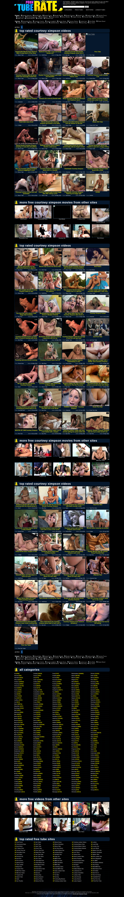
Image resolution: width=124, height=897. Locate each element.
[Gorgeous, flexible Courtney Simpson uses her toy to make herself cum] (97, 429)
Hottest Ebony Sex (59, 850)
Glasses (54, 702)
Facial (35, 763)
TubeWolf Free (96, 877)
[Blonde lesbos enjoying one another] (97, 527)
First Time (35, 781)
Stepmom (93, 700)
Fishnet (35, 783)
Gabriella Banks (54, 22)
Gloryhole (55, 704)
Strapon (93, 704)
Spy (92, 696)
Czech (35, 716)
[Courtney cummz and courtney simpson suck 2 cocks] (73, 527)
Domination (36, 741)
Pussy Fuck (20, 17)
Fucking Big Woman (60, 879)
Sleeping (93, 681)
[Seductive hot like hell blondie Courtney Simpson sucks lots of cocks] (73, 50)
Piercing (73, 736)
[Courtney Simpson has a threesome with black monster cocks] (73, 503)
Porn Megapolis (97, 858)
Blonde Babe (37, 15)
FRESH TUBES (79, 10)
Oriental (73, 718)
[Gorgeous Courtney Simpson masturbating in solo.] (73, 359)
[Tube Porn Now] (97, 503)
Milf (72, 681)
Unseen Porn (81, 457)
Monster (73, 690)
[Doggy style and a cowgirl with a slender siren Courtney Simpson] (97, 359)
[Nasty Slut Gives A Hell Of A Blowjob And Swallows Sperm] (73, 97)
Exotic (35, 757)
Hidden (54, 722)
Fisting (35, 785)
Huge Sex (57, 856)
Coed (34, 688)
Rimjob (73, 775)
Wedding (93, 773)
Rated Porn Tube (23, 831)
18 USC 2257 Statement (78, 893)
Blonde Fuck (80, 15)
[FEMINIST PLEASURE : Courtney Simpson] (73, 405)
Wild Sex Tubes (23, 476)
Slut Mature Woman (98, 862)
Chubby (35, 673)
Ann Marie (92, 21)
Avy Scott (92, 22)
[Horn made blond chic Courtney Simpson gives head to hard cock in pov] (50, 620)
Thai (92, 730)
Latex (53, 769)
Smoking (93, 683)
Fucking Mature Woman (80, 848)
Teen (92, 728)
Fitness (35, 787)
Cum (34, 708)
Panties (73, 724)
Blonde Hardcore (27, 15)
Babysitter (16, 706)
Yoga (92, 787)
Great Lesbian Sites (79, 856)
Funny (54, 685)
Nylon (73, 704)
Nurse (73, 702)
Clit (34, 677)
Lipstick (54, 783)
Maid (53, 787)
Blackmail (16, 743)
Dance (35, 720)
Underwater (94, 753)
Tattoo (92, 722)
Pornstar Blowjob (99, 17)
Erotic (34, 751)
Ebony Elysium (39, 877)
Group (54, 710)
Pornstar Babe (88, 17)
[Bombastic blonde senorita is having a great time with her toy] (50, 335)
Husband (54, 734)
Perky (72, 732)
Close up (35, 679)
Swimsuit (93, 716)
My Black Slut (58, 854)
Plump (73, 741)
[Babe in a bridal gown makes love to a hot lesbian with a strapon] (50, 429)
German (54, 694)
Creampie (36, 704)
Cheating (16, 789)
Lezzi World (96, 848)
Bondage (16, 753)
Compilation (36, 694)
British (16, 763)
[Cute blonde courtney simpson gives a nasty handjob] (26, 527)
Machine (54, 785)
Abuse (85, 893)
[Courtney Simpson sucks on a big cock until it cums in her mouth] (50, 527)
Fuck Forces (23, 219)
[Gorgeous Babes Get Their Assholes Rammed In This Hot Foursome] (73, 382)
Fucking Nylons (78, 850)
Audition (16, 700)
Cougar (35, 698)
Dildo (34, 730)
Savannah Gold (43, 22)
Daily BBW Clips (59, 868)
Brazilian (16, 759)
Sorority (93, 688)
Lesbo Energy (77, 877)
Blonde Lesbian (54, 17)
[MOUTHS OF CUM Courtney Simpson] (26, 429)
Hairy (53, 714)
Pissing (73, 739)
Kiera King (84, 22)
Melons (73, 677)
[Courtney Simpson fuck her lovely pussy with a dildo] (97, 167)
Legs (53, 775)
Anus (15, 692)
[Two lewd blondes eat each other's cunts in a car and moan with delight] (97, 382)
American (16, 685)
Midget (73, 679)
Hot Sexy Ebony (59, 848)
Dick (34, 728)
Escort (35, 753)
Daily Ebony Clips (40, 868)
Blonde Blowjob (58, 15)
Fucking (54, 683)
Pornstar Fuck (49, 18)
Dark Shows (38, 870)
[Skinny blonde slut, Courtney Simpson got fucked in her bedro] (50, 120)
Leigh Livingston (22, 22)
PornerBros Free (23, 238)
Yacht (92, 785)
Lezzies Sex (96, 846)
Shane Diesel (101, 21)
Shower (93, 673)
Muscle (73, 694)
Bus (15, 771)
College (35, 690)
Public (73, 759)
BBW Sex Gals (58, 860)
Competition (36, 692)
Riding (73, 773)
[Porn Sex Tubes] (26, 644)
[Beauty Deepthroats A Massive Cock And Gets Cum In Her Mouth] (50, 405)
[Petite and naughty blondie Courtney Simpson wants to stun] (26, 288)
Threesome (94, 732)
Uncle (92, 751)
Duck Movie (62, 219)
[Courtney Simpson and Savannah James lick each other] (50, 573)
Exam (34, 755)
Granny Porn (77, 854)
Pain (72, 722)
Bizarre (16, 739)
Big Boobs (17, 724)
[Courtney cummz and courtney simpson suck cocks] (73, 550)
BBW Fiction (58, 858)
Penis (72, 730)
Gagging (54, 688)
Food (53, 673)
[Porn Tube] (90, 34)
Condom (35, 696)
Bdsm (15, 716)
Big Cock (16, 728)
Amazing (16, 683)
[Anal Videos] (97, 265)
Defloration (36, 726)
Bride (15, 761)
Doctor (35, 734)
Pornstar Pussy (102, 15)
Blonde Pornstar (70, 15)
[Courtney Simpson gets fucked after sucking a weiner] (50, 382)
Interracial (55, 743)
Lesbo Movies (77, 879)
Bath (15, 710)
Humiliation (55, 732)
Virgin (92, 765)
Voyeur (92, 767)
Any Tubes (23, 816)
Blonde (16, 747)
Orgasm (73, 714)
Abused (16, 675)
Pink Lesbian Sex (97, 856)
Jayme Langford (51, 21)
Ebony (35, 747)
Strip (92, 708)
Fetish (35, 775)
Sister (92, 675)
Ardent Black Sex (39, 862)
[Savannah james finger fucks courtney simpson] (50, 550)
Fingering (35, 779)
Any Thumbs (100, 476)
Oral (72, 712)
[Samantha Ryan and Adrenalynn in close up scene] (26, 573)
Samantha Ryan (27, 21)
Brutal (15, 767)
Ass (15, 698)
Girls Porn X (96, 873)
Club (34, 683)
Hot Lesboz (77, 866)
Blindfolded (17, 745)
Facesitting (36, 761)
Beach (16, 718)
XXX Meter (95, 870)
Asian (15, 696)
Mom (72, 685)
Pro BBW (95, 860)
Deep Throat (36, 724)
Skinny (92, 677)
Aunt (15, 702)
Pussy (73, 763)
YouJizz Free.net (100, 222)
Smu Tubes (81, 831)
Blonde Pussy (48, 15)
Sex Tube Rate (43, 831)
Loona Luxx (83, 21)
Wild (92, 781)
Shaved (73, 787)
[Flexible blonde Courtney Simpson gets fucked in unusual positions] (73, 265)
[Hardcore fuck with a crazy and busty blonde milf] (50, 50)
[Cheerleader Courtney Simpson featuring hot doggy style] (73, 191)
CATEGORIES (68, 10)
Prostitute (73, 757)
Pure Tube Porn (100, 816)
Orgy (72, 716)
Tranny (92, 743)
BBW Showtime (59, 862)
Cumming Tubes (59, 866)
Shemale (73, 792)
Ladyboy (54, 767)
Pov (72, 747)
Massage (54, 792)
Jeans (54, 751)
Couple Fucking (76, 17)
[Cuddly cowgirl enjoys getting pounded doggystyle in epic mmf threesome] (97, 288)
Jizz (53, 755)
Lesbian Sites (77, 875)
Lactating (54, 765)
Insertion (54, 741)
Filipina (35, 777)
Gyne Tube (62, 816)
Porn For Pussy (97, 875)
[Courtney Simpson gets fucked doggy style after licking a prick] (50, 191)
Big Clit (16, 726)
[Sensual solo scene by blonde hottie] (50, 97)
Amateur (16, 681)
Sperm (92, 694)
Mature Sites (96, 854)
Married (54, 789)
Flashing (35, 789)
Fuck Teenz (77, 852)
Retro (72, 769)
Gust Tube (42, 816)
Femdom (35, 773)
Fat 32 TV (57, 873)
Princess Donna (73, 21)
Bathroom (16, 712)
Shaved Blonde (30, 18)
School (73, 779)
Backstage (17, 708)
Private (73, 753)
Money (73, 688)
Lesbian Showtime (78, 873)
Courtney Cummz (39, 21)
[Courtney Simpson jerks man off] (50, 359)
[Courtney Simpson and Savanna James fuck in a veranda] (50, 167)
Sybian (92, 720)
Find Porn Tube (97, 881)
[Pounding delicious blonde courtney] (26, 359)
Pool (72, 743)
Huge (53, 730)
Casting (16, 781)
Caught (16, 783)
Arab (15, 694)
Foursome (55, 679)
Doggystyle (36, 736)
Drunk (35, 745)
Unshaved (93, 757)
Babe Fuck (20, 18)
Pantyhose (74, 726)
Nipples (73, 698)
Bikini (15, 734)
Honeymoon (55, 726)
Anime (16, 690)
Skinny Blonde (66, 17)
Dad (34, 718)
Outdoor (73, 720)
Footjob (54, 675)
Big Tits (16, 732)
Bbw (15, 714)
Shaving (73, 789)
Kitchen (54, 761)
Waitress (93, 769)
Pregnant (73, 749)
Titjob (92, 736)
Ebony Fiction (39, 879)
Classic (35, 675)
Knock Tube (81, 816)
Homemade (55, 724)
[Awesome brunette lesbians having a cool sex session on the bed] (73, 120)
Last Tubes (43, 238)
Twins (92, 747)
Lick (53, 779)
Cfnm (15, 787)
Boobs (16, 755)
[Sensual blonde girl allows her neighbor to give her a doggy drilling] (97, 144)
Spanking (93, 692)
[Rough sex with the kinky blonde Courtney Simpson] (73, 597)
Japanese (55, 749)
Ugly (92, 749)
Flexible (35, 792)
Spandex (93, 690)
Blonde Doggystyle (32, 17)
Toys (92, 741)
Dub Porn (81, 238)
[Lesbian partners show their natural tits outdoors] (50, 288)
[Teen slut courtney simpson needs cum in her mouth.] (97, 597)
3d (15, 673)
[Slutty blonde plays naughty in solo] (26, 550)
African (16, 679)
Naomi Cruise (74, 22)
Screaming (74, 781)
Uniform (93, 755)
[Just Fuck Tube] (97, 335)
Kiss (53, 759)
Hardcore (54, 718)
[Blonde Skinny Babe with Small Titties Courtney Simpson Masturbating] (26, 597)
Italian (54, 745)
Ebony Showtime (59, 844)
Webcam (93, 771)
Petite (72, 734)
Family (35, 765)
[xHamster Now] (97, 573)
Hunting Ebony (58, 852)
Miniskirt (73, 683)
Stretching (93, 706)
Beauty (16, 720)
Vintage (93, 763)
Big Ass (16, 722)
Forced (54, 677)
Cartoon (16, 777)
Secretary (74, 783)
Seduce (73, 785)
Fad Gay (57, 877)
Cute (34, 714)
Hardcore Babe (91, 15)
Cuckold (35, 706)
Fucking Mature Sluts (79, 844)
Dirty (34, 732)
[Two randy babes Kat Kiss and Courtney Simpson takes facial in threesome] (73, 312)
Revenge (73, 771)
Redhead (73, 767)
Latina (54, 771)
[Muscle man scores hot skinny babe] (50, 265)
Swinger (93, 718)
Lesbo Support (77, 881)
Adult (81, 476)
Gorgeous (55, 706)
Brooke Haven (62, 21)
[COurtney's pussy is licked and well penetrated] (26, 191)
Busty (15, 773)
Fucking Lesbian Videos (80, 842)
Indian (54, 736)
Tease (92, 726)
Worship (93, 783)
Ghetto (54, 696)
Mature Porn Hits (97, 850)
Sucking (93, 712)
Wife (92, 779)
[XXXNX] (97, 191)
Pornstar (73, 745)
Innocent (54, 739)
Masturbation (74, 673)
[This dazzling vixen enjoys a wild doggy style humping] (26, 312)
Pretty (72, 751)
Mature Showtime (97, 852)
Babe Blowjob (44, 17)
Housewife (55, 728)
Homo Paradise (78, 858)
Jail (53, 747)
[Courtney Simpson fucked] (97, 312)
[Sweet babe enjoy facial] (26, 120)
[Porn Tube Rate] (38, 14)
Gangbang (55, 690)
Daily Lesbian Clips (60, 870)
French (54, 681)
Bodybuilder (17, 751)
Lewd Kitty (95, 844)
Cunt (34, 712)
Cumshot (35, 710)
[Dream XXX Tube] (97, 120)
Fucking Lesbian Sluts (60, 881)
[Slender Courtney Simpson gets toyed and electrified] (50, 74)
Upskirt (92, 759)
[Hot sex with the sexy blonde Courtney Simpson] (26, 382)
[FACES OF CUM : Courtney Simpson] (26, 97)
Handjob (54, 716)
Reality (73, 765)
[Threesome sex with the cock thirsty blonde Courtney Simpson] (50, 503)
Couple (35, 700)
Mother (73, 692)
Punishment (74, 761)
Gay (53, 692)
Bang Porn (62, 457)
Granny (54, 708)
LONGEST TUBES (100, 10)
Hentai (54, 720)
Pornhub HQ (62, 238)
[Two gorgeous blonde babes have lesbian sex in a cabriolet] (73, 288)
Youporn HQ (42, 476)
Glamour (54, 700)
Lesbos (95, 842)
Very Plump (96, 864)
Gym (53, 712)
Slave (92, 679)
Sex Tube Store (62, 831)
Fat (34, 769)
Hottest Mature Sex (79, 868)
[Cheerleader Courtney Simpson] (73, 167)
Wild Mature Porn (97, 868)
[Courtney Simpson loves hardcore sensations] (73, 620)
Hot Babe (40, 18)
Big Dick (16, 730)
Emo (34, 749)
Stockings (93, 702)
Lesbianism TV (77, 870)
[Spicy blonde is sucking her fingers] (50, 597)
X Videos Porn (81, 219)
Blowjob (16, 749)
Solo (92, 685)
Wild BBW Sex (96, 866)
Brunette (16, 765)
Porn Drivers (100, 238)
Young (92, 789)
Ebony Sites (58, 846)
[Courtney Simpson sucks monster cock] (97, 74)
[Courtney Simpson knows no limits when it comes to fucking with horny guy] (26, 335)
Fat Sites (57, 875)
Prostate (73, 755)
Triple (92, 745)
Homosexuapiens (78, 862)
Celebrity (16, 785)
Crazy (34, 702)
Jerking (54, 753)
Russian (73, 777)
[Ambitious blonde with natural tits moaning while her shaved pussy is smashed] (26, 503)
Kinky (53, 757)
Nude (72, 700)
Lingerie (54, 781)
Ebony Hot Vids (39, 881)
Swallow (93, 714)
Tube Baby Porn (100, 831)
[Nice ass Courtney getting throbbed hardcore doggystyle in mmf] (26, 167)
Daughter (35, 722)
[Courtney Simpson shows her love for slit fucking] (97, 620)
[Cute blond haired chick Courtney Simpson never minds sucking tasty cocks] (26, 620)
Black (15, 741)
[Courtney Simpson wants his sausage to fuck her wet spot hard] (73, 335)
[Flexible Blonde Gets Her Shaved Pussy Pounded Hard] (97, 550)
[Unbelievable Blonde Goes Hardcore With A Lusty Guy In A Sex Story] (26, 50)
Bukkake (16, 769)
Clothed (35, 681)
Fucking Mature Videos (80, 846)
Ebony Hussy (58, 842)
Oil (72, 708)
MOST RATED (89, 10)
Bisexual (16, 736)
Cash (15, 779)
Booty (15, 757)
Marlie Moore (32, 22)
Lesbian (54, 777)
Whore (92, 777)
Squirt (92, 698)
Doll (34, 739)
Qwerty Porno (23, 457)
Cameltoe (16, 775)
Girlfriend (54, 698)
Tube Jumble (42, 457)
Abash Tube (62, 476)
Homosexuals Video (79, 860)
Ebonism (37, 873)
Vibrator (93, 761)
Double (35, 743)
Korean (54, 763)
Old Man (73, 710)
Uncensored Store (42, 219)
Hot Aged (76, 864)
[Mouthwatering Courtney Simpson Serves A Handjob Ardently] (50, 312)
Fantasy (35, 767)
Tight (92, 734)
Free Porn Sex (96, 879)
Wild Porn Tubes (100, 460)
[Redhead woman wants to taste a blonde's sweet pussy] (50, 144)
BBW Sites (57, 864)
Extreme (35, 759)
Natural (73, 696)
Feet (34, 771)
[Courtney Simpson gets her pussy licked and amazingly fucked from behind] (26, 74)
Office (72, 706)
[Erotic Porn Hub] (97, 405)
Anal (15, 688)
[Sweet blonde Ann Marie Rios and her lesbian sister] (73, 74)
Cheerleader (17, 792)
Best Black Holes (39, 864)
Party (72, 728)
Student (93, 710)
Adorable (16, 677)
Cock (34, 685)
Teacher (93, 724)
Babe (15, 704)
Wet (92, 775)
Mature (73, 675)
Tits (91, 739)
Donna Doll (65, 22)
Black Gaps (38, 866)
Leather (54, 773)
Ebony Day (38, 875)
